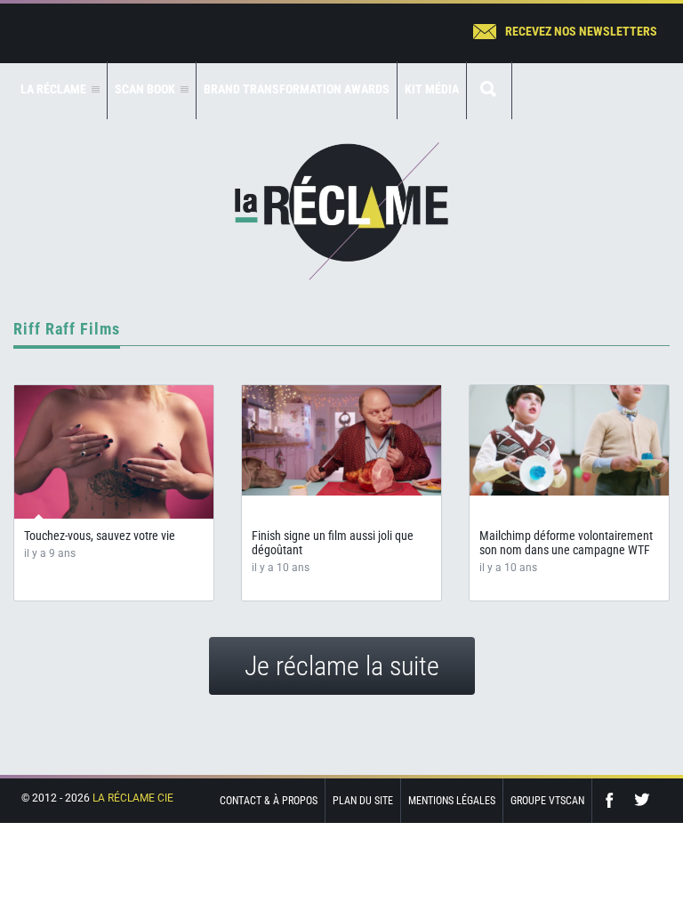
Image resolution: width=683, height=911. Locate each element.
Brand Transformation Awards (297, 89)
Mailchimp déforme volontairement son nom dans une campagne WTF (566, 542)
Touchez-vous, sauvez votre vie (99, 535)
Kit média (432, 89)
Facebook (614, 800)
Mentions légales (451, 800)
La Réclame (341, 211)
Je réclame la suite (342, 665)
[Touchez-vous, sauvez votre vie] (113, 452)
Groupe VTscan (547, 800)
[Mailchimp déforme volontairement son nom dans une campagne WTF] (569, 440)
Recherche (489, 90)
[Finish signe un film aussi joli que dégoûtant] (341, 440)
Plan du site (363, 800)
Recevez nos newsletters (581, 31)
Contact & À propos (268, 800)
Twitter (642, 800)
